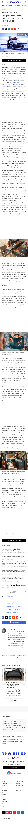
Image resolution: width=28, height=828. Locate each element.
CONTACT (4, 801)
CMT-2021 (8, 609)
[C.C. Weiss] (4, 630)
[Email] (18, 29)
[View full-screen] (26, 35)
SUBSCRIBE (4, 783)
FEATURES (4, 790)
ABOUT (3, 785)
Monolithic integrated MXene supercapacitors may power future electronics (13, 557)
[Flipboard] (15, 29)
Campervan (9, 603)
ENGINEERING (9, 6)
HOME (3, 781)
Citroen (17, 609)
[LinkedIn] (9, 29)
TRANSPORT (19, 788)
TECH (3, 6)
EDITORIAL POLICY (6, 788)
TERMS (3, 797)
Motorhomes (10, 606)
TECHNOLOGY (19, 785)
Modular (20, 606)
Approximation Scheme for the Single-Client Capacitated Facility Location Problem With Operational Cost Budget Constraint (12, 549)
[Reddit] (12, 29)
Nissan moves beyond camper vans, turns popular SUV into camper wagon (13, 684)
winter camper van (12, 84)
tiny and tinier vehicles (17, 76)
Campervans (4, 9)
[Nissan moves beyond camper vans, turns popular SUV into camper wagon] (14, 674)
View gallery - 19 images (14, 60)
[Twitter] (6, 29)
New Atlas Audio (11, 612)
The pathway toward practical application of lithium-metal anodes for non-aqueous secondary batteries (13, 584)
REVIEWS (4, 792)
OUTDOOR (17, 6)
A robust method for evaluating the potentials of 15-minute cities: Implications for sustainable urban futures (13, 579)
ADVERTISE (4, 794)
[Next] (24, 682)
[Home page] (14, 2)
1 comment (15, 622)
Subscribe (14, 767)
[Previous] (3, 682)
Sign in (5, 721)
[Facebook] (3, 29)
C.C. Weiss (11, 629)
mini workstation (15, 82)
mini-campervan (11, 600)
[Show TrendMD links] (25, 591)
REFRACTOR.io (19, 790)
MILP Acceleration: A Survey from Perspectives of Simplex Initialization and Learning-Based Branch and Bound (14, 563)
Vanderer (9, 534)
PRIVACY (4, 799)
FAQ (3, 806)
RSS (3, 803)
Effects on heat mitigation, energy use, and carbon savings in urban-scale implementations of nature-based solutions (13, 572)
